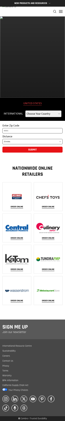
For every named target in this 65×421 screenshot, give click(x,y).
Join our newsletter (14, 332)
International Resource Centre (17, 346)
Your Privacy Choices (18, 390)
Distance (7, 136)
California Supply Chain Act (15, 385)
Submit (32, 149)
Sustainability (9, 350)
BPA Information (10, 380)
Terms (5, 370)
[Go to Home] (9, 11)
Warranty (6, 375)
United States (32, 103)
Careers (6, 355)
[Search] (55, 11)
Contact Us (7, 360)
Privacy (5, 365)
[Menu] (61, 11)
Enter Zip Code (10, 125)
